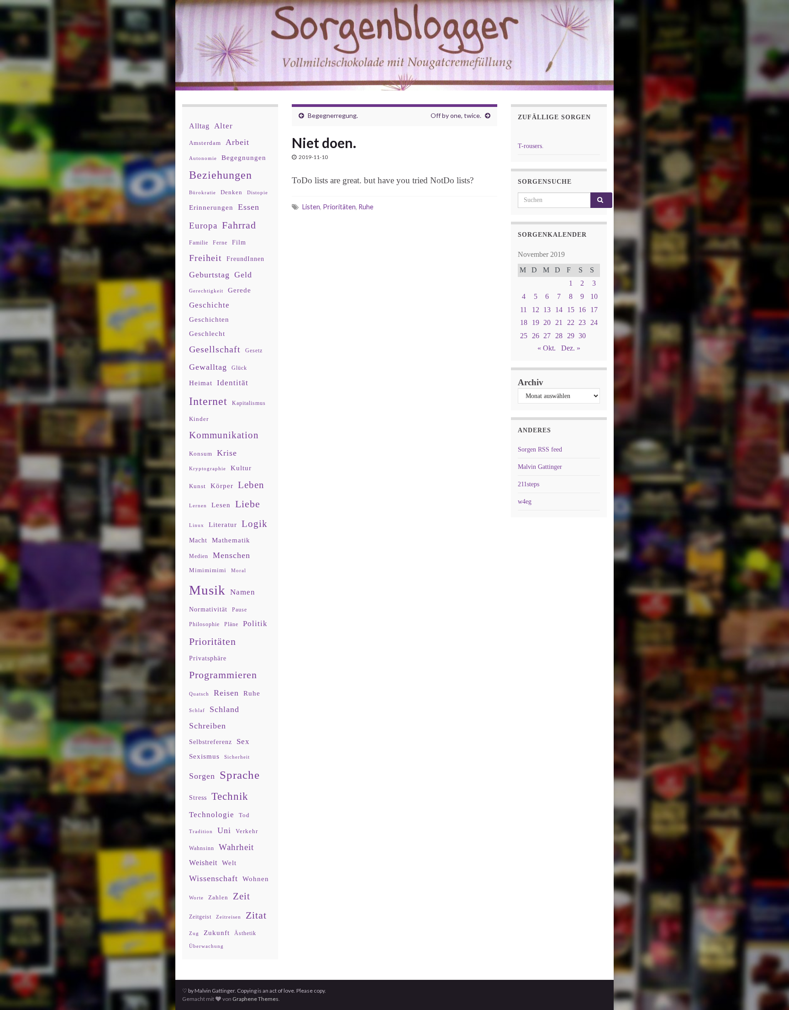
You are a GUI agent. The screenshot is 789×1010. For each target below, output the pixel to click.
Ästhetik (245, 933)
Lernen (198, 505)
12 (535, 310)
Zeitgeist (200, 917)
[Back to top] (768, 989)
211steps (528, 484)
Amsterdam (205, 142)
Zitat (256, 915)
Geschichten (209, 319)
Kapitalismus (249, 403)
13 (547, 310)
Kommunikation (224, 435)
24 (594, 322)
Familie (198, 242)
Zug (194, 933)
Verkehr (247, 831)
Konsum (200, 453)
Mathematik (231, 540)
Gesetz (254, 351)
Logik (255, 523)
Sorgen (202, 776)
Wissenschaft (213, 878)
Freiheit (205, 258)
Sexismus (204, 756)
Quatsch (199, 693)
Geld (243, 274)
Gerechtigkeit (206, 290)
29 (570, 336)
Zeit (241, 896)
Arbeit (237, 142)
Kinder (199, 418)
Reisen (226, 692)
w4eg (524, 501)
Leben (251, 484)
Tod (244, 815)
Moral (238, 570)
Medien (198, 556)
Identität (232, 382)
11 (523, 310)
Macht (198, 540)
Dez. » (570, 348)
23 (582, 322)
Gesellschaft (215, 349)
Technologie (211, 814)
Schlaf (197, 710)
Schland (224, 709)
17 (594, 310)
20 (547, 322)
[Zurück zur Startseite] (394, 45)
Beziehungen (220, 175)
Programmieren (223, 674)
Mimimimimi (207, 570)
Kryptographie (207, 468)
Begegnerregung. (333, 115)
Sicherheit (237, 757)
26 (535, 336)
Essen (248, 207)
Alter (223, 126)
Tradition (201, 831)
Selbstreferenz (210, 742)
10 (594, 296)
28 (559, 336)
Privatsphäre (207, 658)
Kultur (241, 468)
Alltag (199, 126)
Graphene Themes (255, 998)
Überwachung (206, 946)
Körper (221, 485)
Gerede (239, 290)
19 (535, 322)
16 (582, 310)
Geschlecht (207, 333)
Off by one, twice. (456, 115)
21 (559, 322)
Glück (239, 368)
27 (547, 336)
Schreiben (207, 725)
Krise (227, 452)
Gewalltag (208, 367)
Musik (207, 590)
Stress (198, 797)
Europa (203, 225)
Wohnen (255, 878)
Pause (239, 610)
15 (570, 310)
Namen (242, 591)
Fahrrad (239, 225)
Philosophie (204, 624)
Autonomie (203, 158)
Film (239, 242)
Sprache (240, 774)
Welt (229, 862)
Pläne (231, 624)
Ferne (220, 242)
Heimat (200, 383)
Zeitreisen (228, 917)
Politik (255, 623)
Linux (196, 525)
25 (523, 336)
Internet (208, 401)
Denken (231, 192)
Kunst (197, 486)
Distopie (257, 192)
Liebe (247, 504)
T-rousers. (531, 146)
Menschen (231, 555)
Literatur (223, 524)
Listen (311, 207)
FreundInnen (245, 258)
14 (559, 310)
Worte (196, 897)
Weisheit (203, 862)
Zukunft (217, 932)
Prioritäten (339, 207)
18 (523, 322)
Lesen (221, 505)
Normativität (208, 609)
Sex (243, 741)
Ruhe (365, 207)
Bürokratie (202, 192)
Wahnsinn (201, 848)
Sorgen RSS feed (540, 449)
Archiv (530, 382)
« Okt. (546, 348)
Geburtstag (209, 274)
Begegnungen (243, 157)
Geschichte (209, 304)
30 (582, 336)
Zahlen (218, 897)
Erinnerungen (211, 207)
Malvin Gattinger (540, 466)
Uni (224, 830)
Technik (229, 796)
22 (570, 322)
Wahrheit (236, 847)
